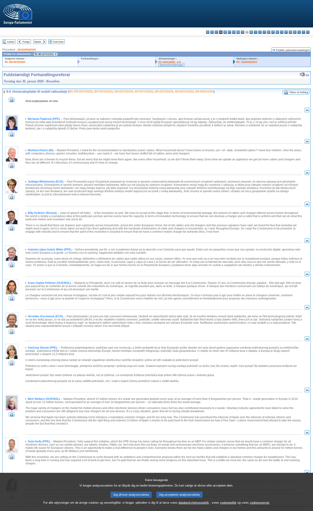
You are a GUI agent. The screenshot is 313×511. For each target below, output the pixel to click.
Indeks (10, 41)
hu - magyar (268, 32)
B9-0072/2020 (124, 91)
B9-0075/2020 (164, 91)
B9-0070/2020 (103, 91)
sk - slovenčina (295, 32)
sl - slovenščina (299, 32)
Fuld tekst (58, 41)
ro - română (290, 32)
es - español (212, 32)
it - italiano (255, 32)
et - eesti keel (229, 32)
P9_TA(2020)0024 (246, 62)
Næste (37, 41)
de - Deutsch (225, 32)
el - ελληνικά (234, 32)
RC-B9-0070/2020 (15, 62)
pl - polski (281, 32)
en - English (238, 32)
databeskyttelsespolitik (193, 502)
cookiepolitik (228, 502)
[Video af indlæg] (12, 101)
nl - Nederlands (277, 32)
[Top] (307, 111)
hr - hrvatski (251, 32)
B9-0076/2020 (184, 91)
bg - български (207, 32)
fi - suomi (303, 32)
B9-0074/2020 (144, 91)
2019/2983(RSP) (26, 49)
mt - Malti (273, 32)
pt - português (286, 32)
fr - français (242, 32)
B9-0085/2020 (204, 91)
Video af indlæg (298, 92)
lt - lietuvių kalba (264, 32)
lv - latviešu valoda (260, 32)
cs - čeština (216, 32)
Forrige (26, 41)
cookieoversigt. (260, 502)
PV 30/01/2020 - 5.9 (170, 62)
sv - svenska (308, 32)
